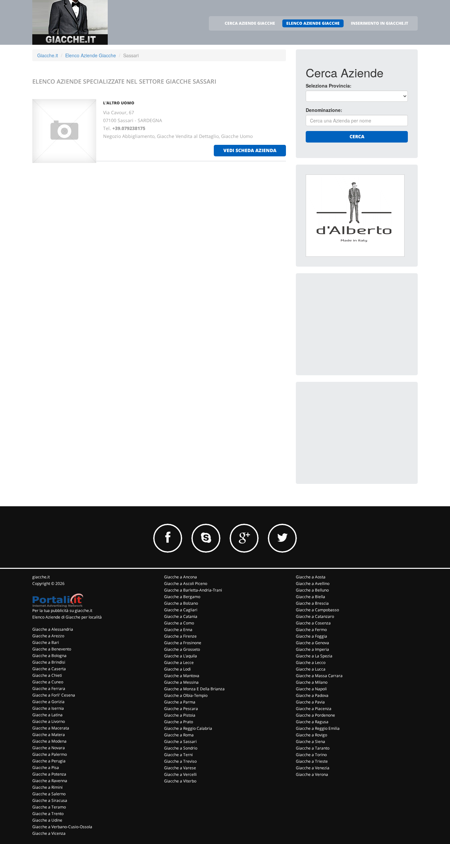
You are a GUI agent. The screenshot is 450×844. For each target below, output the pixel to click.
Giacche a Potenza (49, 774)
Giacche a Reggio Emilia (318, 728)
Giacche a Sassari (180, 741)
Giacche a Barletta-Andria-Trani (193, 590)
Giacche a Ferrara (48, 688)
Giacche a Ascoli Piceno (185, 583)
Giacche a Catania (180, 616)
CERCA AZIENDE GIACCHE (250, 23)
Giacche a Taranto (312, 748)
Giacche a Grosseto (182, 649)
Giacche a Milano (311, 682)
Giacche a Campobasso (317, 610)
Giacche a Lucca (310, 669)
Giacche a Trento (48, 813)
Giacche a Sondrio (180, 748)
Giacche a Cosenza (313, 623)
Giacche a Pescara (181, 708)
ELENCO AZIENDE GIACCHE (313, 23)
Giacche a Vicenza (49, 833)
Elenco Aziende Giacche (90, 55)
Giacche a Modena (49, 741)
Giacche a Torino (311, 754)
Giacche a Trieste (312, 761)
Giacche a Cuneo (47, 682)
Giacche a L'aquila (180, 656)
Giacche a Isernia (48, 708)
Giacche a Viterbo (180, 781)
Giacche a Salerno (49, 794)
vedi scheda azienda (249, 150)
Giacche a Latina (47, 715)
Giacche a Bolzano (181, 603)
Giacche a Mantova (181, 675)
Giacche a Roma (179, 735)
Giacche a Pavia (310, 702)
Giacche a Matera (48, 734)
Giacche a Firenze (180, 636)
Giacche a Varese (180, 768)
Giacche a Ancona (180, 577)
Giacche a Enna (178, 629)
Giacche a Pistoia (179, 715)
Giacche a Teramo (49, 807)
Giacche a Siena (310, 741)
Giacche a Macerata (50, 728)
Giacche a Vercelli (180, 774)
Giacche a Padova (312, 695)
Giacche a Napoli (311, 689)
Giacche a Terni (178, 754)
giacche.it (41, 577)
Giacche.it (47, 55)
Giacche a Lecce (179, 662)
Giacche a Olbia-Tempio (186, 695)
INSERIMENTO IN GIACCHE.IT (379, 23)
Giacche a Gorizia (48, 701)
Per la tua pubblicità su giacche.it (62, 610)
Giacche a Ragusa (312, 722)
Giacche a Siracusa (49, 800)
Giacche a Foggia (311, 636)
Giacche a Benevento (51, 649)
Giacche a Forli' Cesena (53, 695)
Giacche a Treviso (180, 761)
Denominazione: (324, 110)
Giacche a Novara (48, 748)
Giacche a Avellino (312, 583)
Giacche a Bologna (49, 655)
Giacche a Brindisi (48, 662)
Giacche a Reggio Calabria (188, 728)
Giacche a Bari (45, 642)
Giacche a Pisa (45, 767)
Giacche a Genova (312, 643)
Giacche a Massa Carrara (319, 675)
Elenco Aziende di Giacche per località (67, 617)
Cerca (357, 136)
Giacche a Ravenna (49, 780)
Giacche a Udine (47, 820)
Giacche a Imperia (312, 649)
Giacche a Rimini (47, 787)
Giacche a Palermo (49, 754)
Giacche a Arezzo (48, 636)
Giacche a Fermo (311, 629)
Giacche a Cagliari (180, 610)
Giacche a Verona (312, 774)
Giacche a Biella (310, 596)
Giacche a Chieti (47, 675)
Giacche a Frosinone (182, 643)
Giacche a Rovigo (311, 735)
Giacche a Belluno (312, 590)
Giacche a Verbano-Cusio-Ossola (62, 827)
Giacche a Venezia (312, 768)
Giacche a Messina (181, 682)
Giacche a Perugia (49, 761)
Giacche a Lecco (310, 662)
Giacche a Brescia (312, 603)
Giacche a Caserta (49, 669)
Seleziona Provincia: (329, 85)
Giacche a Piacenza (313, 708)
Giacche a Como (179, 623)
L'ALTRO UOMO (118, 103)
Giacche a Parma (179, 702)
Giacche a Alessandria (52, 629)
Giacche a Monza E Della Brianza (194, 689)
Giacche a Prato (178, 722)
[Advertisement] (355, 324)
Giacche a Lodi (177, 669)
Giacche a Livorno (48, 721)
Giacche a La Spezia (314, 656)
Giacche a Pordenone (315, 715)
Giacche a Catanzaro (315, 616)
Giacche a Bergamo (182, 596)
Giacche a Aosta (310, 577)
